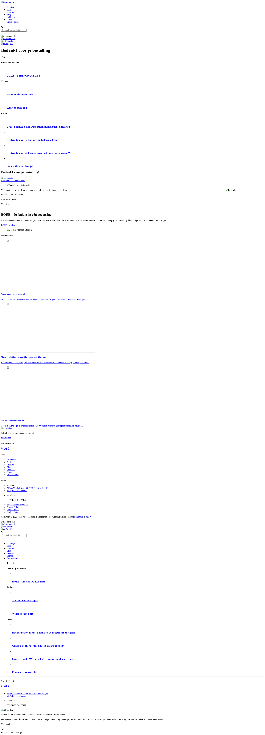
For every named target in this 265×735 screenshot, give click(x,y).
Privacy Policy (13, 507)
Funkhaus (78, 517)
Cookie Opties (13, 512)
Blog (9, 14)
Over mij (10, 12)
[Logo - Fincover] (7, 2)
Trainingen (11, 7)
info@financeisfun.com (17, 490)
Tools (9, 9)
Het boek (11, 17)
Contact (10, 19)
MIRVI (89, 517)
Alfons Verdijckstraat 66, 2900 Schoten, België (27, 488)
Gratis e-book (12, 22)
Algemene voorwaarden (17, 504)
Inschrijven (6, 437)
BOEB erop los (8, 225)
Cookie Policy (13, 509)
